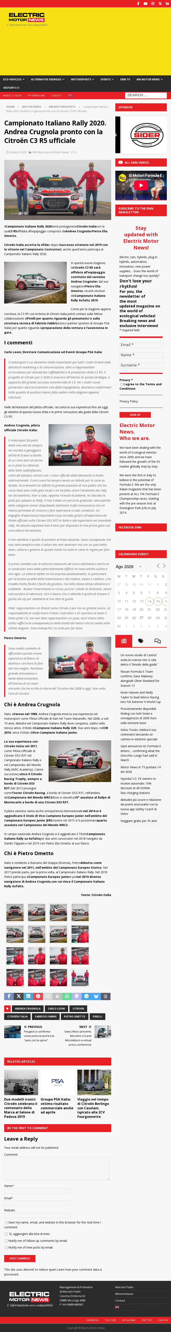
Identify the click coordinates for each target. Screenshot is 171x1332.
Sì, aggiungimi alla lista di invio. (29, 1234)
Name (8, 1186)
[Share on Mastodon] (77, 996)
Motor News (31, 107)
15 (158, 601)
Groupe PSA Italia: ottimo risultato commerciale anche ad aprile (57, 1106)
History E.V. (11, 88)
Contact (56, 95)
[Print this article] (57, 996)
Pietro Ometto (74, 1016)
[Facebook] (138, 3)
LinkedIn (163, 1320)
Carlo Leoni (56, 1008)
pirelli (97, 1016)
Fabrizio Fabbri (46, 1016)
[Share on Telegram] (86, 996)
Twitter (146, 1320)
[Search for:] (146, 95)
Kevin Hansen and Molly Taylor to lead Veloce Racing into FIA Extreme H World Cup (141, 697)
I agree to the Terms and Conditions (140, 386)
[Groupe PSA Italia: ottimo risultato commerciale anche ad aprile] (58, 1082)
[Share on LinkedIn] (28, 996)
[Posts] (123, 641)
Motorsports (81, 79)
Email (7, 1198)
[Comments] (157, 641)
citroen (78, 1008)
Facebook (93, 1320)
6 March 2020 (18, 152)
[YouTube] (145, 3)
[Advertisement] (117, 40)
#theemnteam (36, 95)
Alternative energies (46, 79)
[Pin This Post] (38, 996)
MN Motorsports (43, 152)
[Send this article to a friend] (48, 996)
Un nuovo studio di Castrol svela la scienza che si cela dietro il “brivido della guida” (139, 659)
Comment (11, 1154)
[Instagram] (152, 3)
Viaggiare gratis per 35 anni (139, 821)
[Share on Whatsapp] (67, 996)
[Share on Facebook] (9, 996)
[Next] (158, 134)
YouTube (110, 1320)
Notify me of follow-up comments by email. (37, 1241)
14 (149, 601)
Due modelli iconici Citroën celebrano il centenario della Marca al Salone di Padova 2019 (20, 1108)
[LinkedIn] (167, 3)
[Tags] (140, 641)
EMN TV (125, 79)
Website (9, 1210)
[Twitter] (160, 3)
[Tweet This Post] (18, 996)
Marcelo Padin (12, 95)
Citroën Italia (17, 1016)
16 (166, 601)
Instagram (128, 1320)
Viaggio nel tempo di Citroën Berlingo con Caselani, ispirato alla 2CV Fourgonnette (93, 1108)
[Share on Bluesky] (96, 996)
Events (106, 79)
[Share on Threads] (106, 996)
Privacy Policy (128, 401)
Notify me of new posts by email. (30, 1247)
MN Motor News (148, 79)
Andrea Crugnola (27, 1008)
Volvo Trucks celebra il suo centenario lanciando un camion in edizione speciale (139, 734)
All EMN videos (137, 162)
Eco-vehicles (12, 79)
